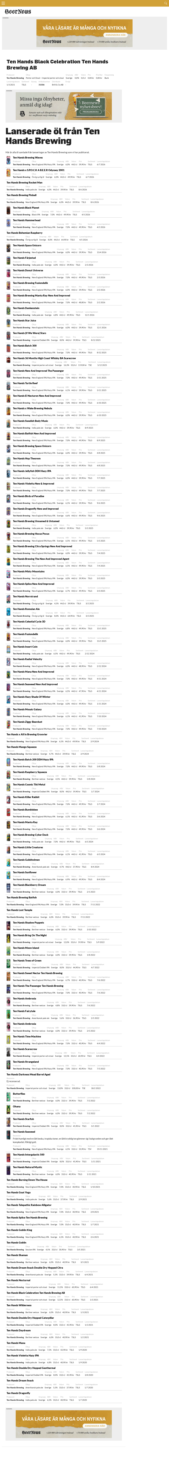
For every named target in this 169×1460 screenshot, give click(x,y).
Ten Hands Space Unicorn (27, 245)
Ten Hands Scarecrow (25, 1048)
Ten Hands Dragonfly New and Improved (36, 508)
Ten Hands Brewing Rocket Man (24, 182)
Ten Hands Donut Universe (28, 270)
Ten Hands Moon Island (26, 947)
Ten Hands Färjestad (24, 257)
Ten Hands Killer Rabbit (26, 797)
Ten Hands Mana (16, 1342)
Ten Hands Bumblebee (25, 809)
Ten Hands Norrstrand (25, 596)
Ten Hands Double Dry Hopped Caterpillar (30, 1317)
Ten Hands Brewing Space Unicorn (32, 445)
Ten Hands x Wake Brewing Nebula (32, 408)
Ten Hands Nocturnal (18, 1280)
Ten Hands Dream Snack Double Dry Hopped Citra (35, 1267)
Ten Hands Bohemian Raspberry (25, 232)
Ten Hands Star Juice (24, 320)
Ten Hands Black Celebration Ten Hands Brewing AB (36, 1292)
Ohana (16, 1106)
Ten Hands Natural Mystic (27, 1167)
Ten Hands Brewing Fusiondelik (30, 282)
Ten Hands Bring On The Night (30, 935)
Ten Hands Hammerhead (26, 220)
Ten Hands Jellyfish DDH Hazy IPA (32, 470)
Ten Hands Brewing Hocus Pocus (31, 533)
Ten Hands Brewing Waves (28, 157)
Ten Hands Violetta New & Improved (33, 483)
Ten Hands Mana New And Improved (33, 671)
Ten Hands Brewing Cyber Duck (30, 834)
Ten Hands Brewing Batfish (22, 897)
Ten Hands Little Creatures (28, 847)
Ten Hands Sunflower (25, 872)
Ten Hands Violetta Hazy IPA (23, 1355)
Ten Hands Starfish (23, 1118)
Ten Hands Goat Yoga (18, 1192)
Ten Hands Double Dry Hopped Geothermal (31, 1367)
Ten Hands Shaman (17, 1255)
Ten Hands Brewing (15, 78)
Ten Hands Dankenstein (26, 308)
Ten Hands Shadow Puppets (28, 922)
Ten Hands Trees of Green (27, 960)
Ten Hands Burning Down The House (27, 1179)
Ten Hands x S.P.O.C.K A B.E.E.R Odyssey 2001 (38, 170)
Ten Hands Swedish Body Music (30, 420)
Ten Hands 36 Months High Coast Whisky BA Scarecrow (44, 358)
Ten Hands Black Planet (26, 207)
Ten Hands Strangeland (26, 1061)
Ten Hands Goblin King (19, 1229)
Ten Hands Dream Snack (20, 1380)
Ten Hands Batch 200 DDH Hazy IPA (33, 759)
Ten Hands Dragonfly (18, 1393)
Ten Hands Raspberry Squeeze (30, 772)
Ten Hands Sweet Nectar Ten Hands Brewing (37, 973)
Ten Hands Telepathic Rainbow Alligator (29, 1204)
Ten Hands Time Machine (27, 1036)
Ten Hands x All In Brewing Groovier (27, 734)
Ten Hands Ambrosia (24, 998)
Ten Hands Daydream (19, 1330)
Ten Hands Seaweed (24, 1131)
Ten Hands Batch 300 (25, 345)
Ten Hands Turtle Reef (25, 383)
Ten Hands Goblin (16, 1242)
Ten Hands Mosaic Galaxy (27, 709)
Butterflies (19, 1093)
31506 (41, 84)
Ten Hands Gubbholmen (26, 859)
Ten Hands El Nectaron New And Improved (37, 395)
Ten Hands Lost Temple (19, 909)
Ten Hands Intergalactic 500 (28, 1154)
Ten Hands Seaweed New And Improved (35, 684)
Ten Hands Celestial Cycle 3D (29, 621)
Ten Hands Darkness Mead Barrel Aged (28, 1074)
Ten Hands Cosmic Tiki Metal (29, 784)
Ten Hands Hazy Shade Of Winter (31, 696)
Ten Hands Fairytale (24, 1011)
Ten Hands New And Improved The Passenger (38, 370)
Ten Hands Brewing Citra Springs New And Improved (42, 546)
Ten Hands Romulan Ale (26, 608)
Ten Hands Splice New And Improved (33, 583)
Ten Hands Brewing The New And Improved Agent (41, 558)
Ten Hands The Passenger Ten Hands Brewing (38, 985)
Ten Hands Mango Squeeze (22, 746)
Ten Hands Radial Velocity (27, 659)
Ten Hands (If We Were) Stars (29, 333)
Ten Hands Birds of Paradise (28, 496)
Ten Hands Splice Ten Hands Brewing (27, 1217)
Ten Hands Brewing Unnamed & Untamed (36, 521)
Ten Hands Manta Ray (25, 822)
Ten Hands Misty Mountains (28, 571)
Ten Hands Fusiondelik (25, 634)
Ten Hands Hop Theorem (27, 458)
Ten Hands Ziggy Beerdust (27, 721)
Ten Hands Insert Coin (25, 646)
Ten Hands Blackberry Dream (29, 884)
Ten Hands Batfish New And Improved (34, 433)
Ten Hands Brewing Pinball (21, 195)
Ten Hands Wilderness (19, 1305)
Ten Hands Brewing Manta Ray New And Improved (41, 295)
